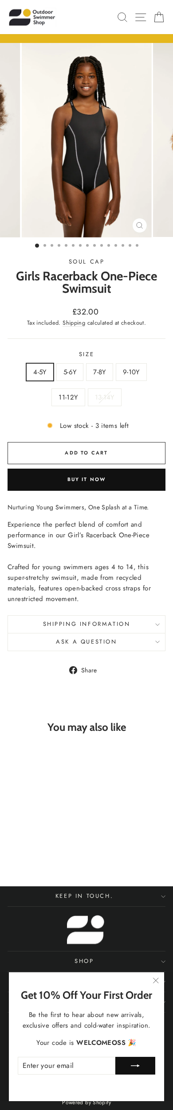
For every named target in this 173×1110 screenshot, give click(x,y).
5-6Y (70, 372)
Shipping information (86, 624)
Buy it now (86, 479)
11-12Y (68, 397)
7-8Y (99, 372)
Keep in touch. (84, 896)
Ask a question (86, 641)
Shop (84, 961)
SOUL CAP (87, 261)
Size (86, 354)
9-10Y (131, 372)
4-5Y (40, 372)
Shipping (74, 322)
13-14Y (104, 397)
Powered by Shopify (86, 1102)
